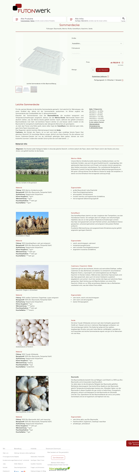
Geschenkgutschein (20, 467)
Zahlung (16, 453)
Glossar (33, 453)
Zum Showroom (58, 458)
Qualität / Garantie (36, 464)
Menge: (74, 70)
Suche (123, 21)
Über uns (5, 453)
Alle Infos (79, 19)
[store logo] (32, 8)
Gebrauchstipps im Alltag (38, 471)
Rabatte (16, 456)
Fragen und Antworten (37, 467)
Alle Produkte (27, 19)
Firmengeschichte (8, 456)
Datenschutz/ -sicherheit (21, 460)
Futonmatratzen (25, 21)
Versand (22, 453)
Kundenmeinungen (8, 460)
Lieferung (28, 453)
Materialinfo (84, 21)
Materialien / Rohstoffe (37, 456)
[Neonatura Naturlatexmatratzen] (58, 467)
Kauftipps (78, 21)
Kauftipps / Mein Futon (37, 460)
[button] (39, 19)
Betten (32, 21)
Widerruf (20, 464)
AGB (15, 464)
